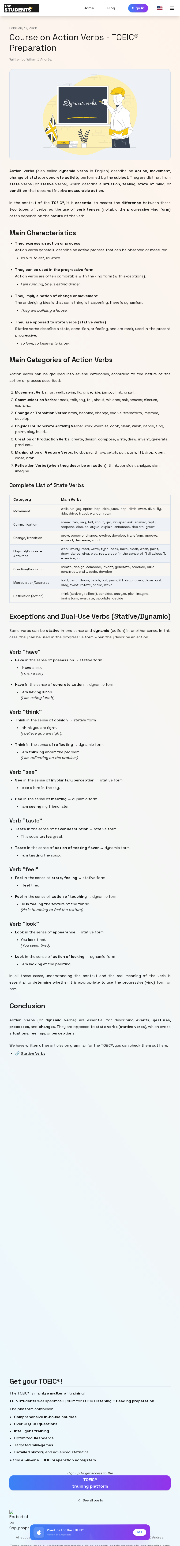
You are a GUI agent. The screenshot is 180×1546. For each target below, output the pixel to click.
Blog (111, 8)
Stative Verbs (33, 1053)
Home (89, 8)
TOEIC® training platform (90, 1483)
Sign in (138, 8)
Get (139, 1532)
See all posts (93, 1500)
